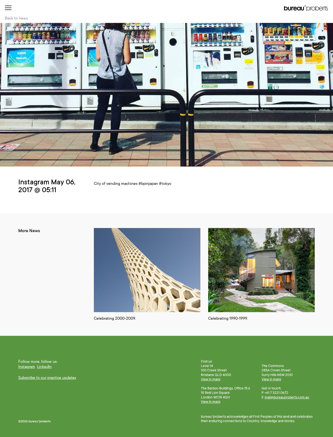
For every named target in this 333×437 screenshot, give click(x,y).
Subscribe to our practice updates (47, 377)
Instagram (26, 366)
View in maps (210, 379)
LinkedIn (44, 366)
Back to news (16, 18)
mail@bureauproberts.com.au (286, 397)
